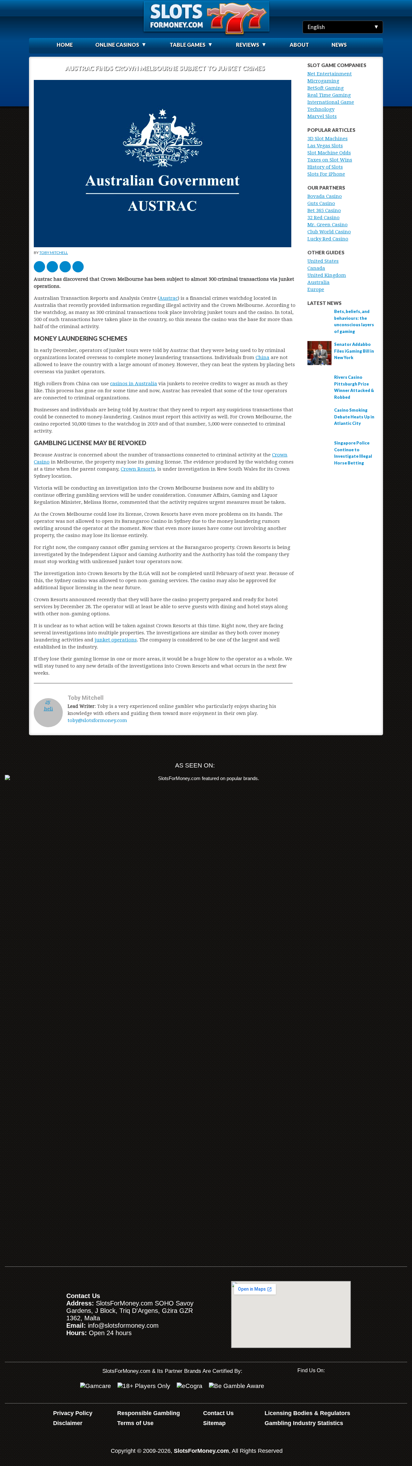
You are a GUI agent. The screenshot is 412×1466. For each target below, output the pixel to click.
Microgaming (323, 81)
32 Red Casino (323, 217)
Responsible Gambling (148, 1413)
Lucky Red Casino (327, 239)
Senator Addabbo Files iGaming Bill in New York (354, 351)
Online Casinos (117, 45)
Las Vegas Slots (325, 146)
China (262, 357)
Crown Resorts (138, 469)
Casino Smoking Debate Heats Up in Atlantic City (354, 416)
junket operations (116, 640)
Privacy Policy (72, 1413)
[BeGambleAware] (236, 1386)
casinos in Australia (133, 383)
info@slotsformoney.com (123, 1325)
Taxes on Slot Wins (329, 160)
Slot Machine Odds (329, 153)
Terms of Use (135, 1423)
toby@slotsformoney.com (97, 720)
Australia (318, 282)
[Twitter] (323, 1387)
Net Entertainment (329, 74)
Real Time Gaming (329, 95)
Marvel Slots (322, 116)
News (339, 45)
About (299, 45)
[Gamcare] (95, 1386)
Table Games (187, 45)
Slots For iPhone (326, 174)
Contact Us (218, 1413)
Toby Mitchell (53, 252)
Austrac (168, 298)
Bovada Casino (324, 196)
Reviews (247, 45)
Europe (315, 289)
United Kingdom (326, 275)
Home (65, 45)
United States (323, 261)
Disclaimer (67, 1423)
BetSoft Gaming (325, 88)
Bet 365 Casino (324, 210)
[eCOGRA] (189, 1386)
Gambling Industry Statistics (304, 1423)
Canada (316, 268)
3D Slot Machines (327, 139)
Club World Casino (329, 232)
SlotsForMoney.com (201, 1451)
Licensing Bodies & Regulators (307, 1413)
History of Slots (325, 167)
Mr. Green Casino (327, 225)
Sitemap (214, 1423)
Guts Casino (321, 203)
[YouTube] (302, 1387)
